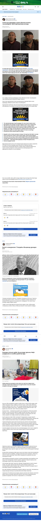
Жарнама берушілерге (33, 514)
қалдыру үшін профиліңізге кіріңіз (27, 327)
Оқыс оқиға (4, 9)
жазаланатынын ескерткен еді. (25, 179)
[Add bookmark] (36, 336)
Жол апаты (25, 9)
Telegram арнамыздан (30, 181)
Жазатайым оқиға (31, 9)
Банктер (7, 346)
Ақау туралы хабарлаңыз (22, 514)
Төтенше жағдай (19, 9)
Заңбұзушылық (12, 9)
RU (35, 6)
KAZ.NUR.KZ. (31, 72)
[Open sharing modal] (25, 336)
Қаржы (3, 346)
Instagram (34, 234)
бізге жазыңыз (15, 186)
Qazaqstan (4, 281)
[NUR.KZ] (20, 6)
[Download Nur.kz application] (20, 2)
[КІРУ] (38, 7)
